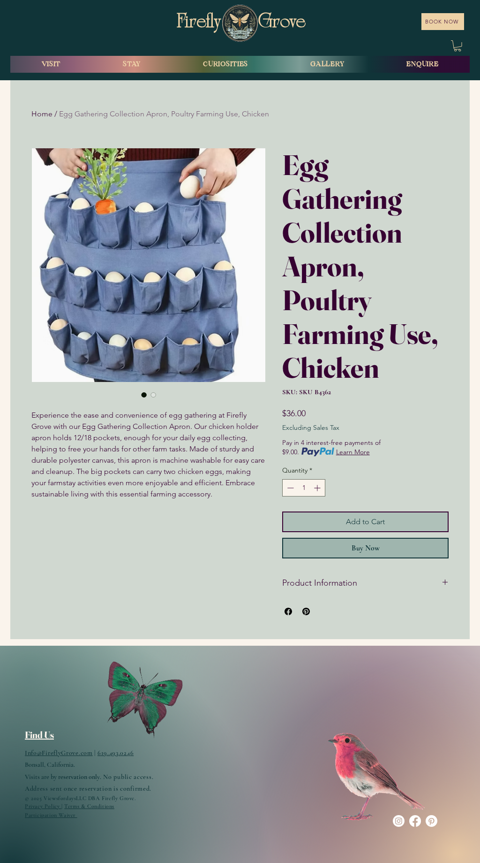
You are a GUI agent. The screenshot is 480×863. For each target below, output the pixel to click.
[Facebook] (415, 821)
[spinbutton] (303, 488)
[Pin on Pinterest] (306, 611)
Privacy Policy (43, 806)
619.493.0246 (116, 753)
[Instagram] (399, 821)
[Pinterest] (431, 821)
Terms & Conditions (89, 806)
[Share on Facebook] (288, 611)
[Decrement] (289, 488)
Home (41, 113)
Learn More (353, 452)
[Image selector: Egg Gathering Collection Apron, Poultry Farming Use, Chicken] (144, 394)
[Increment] (318, 488)
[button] (457, 46)
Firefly (201, 23)
